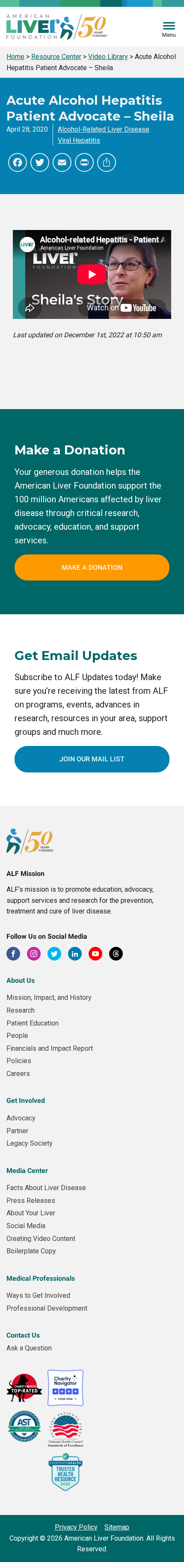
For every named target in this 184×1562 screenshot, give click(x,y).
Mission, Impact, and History (49, 997)
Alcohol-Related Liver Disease (103, 129)
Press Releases (30, 1201)
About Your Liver (30, 1213)
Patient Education (32, 1023)
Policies (18, 1061)
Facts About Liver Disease (46, 1188)
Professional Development (46, 1308)
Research (20, 1010)
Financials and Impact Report (49, 1048)
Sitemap (116, 1527)
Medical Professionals (40, 1278)
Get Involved (25, 1100)
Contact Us (23, 1335)
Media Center (27, 1171)
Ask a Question (29, 1348)
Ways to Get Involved (38, 1295)
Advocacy (21, 1118)
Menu (169, 35)
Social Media (25, 1226)
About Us (20, 980)
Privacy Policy (76, 1527)
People (17, 1036)
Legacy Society (29, 1143)
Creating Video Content (40, 1239)
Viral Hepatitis (79, 140)
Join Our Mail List (92, 759)
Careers (18, 1074)
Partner (17, 1131)
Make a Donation (92, 567)
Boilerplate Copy (31, 1251)
